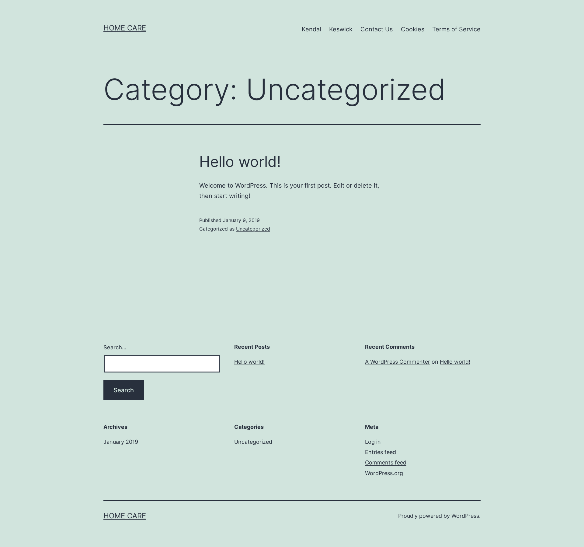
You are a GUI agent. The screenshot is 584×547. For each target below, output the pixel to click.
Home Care (124, 27)
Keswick (341, 29)
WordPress (465, 516)
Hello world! (240, 162)
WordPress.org (384, 473)
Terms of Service (456, 29)
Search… (115, 347)
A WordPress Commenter (397, 361)
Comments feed (385, 462)
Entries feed (380, 452)
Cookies (412, 29)
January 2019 (120, 442)
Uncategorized (253, 229)
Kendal (311, 29)
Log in (373, 442)
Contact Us (376, 29)
